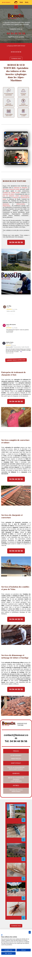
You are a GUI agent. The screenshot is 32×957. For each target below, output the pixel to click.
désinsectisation (20, 204)
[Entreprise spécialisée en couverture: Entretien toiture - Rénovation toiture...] (16, 139)
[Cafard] (16, 909)
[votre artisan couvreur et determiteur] (27, 2)
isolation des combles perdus (11, 192)
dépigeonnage (6, 205)
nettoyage (15, 197)
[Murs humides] (16, 870)
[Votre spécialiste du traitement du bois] (21, 2)
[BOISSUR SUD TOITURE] (9, 723)
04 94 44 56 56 (16, 52)
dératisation (6, 204)
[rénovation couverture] (16, 850)
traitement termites (15, 189)
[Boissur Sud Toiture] (16, 16)
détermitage (6, 189)
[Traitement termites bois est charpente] (16, 157)
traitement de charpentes (20, 187)
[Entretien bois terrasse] (16, 889)
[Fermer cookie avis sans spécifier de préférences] (30, 932)
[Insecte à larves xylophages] (16, 831)
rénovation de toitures (8, 194)
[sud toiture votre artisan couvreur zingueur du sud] (16, 2)
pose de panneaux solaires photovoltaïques (16, 196)
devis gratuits (19, 39)
